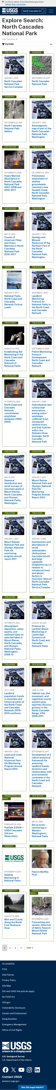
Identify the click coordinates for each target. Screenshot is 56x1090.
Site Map (6, 986)
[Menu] (51, 11)
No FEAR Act (8, 997)
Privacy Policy (9, 980)
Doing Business (9, 1019)
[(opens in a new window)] (5, 1069)
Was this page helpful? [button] (32, 1087)
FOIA (4, 969)
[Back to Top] (46, 1080)
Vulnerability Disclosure (13, 1008)
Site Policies (8, 975)
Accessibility (8, 964)
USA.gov (6, 1002)
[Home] (10, 13)
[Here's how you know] (28, 3)
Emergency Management (14, 1024)
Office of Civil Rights (12, 1030)
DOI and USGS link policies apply (18, 991)
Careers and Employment (14, 1013)
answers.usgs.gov (10, 1081)
